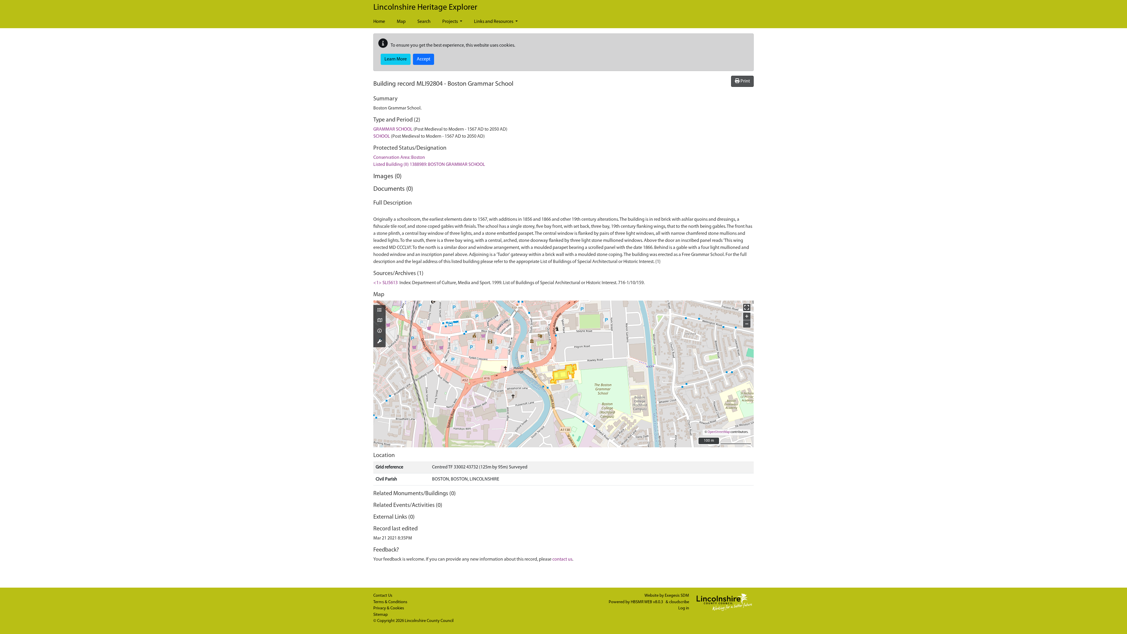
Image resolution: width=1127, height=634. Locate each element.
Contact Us (382, 595)
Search (424, 21)
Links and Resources (494, 21)
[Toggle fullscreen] (746, 307)
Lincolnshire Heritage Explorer (425, 8)
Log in (683, 608)
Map (401, 21)
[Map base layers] (379, 321)
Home (379, 21)
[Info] (379, 331)
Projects (450, 21)
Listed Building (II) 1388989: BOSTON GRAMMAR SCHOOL (429, 164)
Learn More (395, 59)
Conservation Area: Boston (399, 157)
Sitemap (380, 615)
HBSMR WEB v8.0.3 (647, 602)
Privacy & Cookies (388, 608)
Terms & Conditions (390, 602)
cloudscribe (679, 602)
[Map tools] (379, 342)
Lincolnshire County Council (429, 621)
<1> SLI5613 (385, 283)
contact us (562, 559)
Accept (423, 59)
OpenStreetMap (719, 432)
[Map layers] (379, 310)
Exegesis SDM (677, 595)
